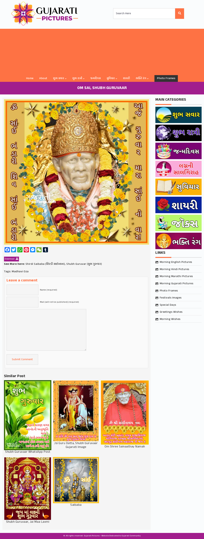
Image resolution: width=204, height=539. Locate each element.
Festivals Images (171, 298)
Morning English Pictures (176, 262)
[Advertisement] (102, 51)
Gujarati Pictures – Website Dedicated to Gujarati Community (112, 535)
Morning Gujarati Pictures (176, 283)
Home (29, 78)
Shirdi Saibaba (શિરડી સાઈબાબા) (45, 264)
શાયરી (126, 78)
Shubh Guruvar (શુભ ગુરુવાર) (84, 264)
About (43, 78)
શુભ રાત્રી (77, 78)
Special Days (168, 305)
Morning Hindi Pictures (174, 269)
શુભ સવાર (58, 78)
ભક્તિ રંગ (141, 78)
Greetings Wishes (171, 312)
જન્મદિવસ (95, 78)
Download (10, 259)
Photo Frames (166, 78)
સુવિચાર (111, 78)
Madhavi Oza (20, 271)
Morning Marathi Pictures (176, 276)
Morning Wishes (170, 319)
